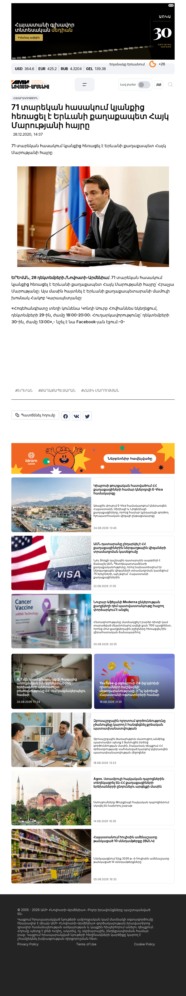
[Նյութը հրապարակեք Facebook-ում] (65, 416)
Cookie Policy (144, 944)
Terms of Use (86, 944)
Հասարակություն (25, 98)
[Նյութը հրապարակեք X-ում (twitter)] (87, 416)
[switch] (144, 84)
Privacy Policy (28, 944)
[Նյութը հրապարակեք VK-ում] (76, 416)
